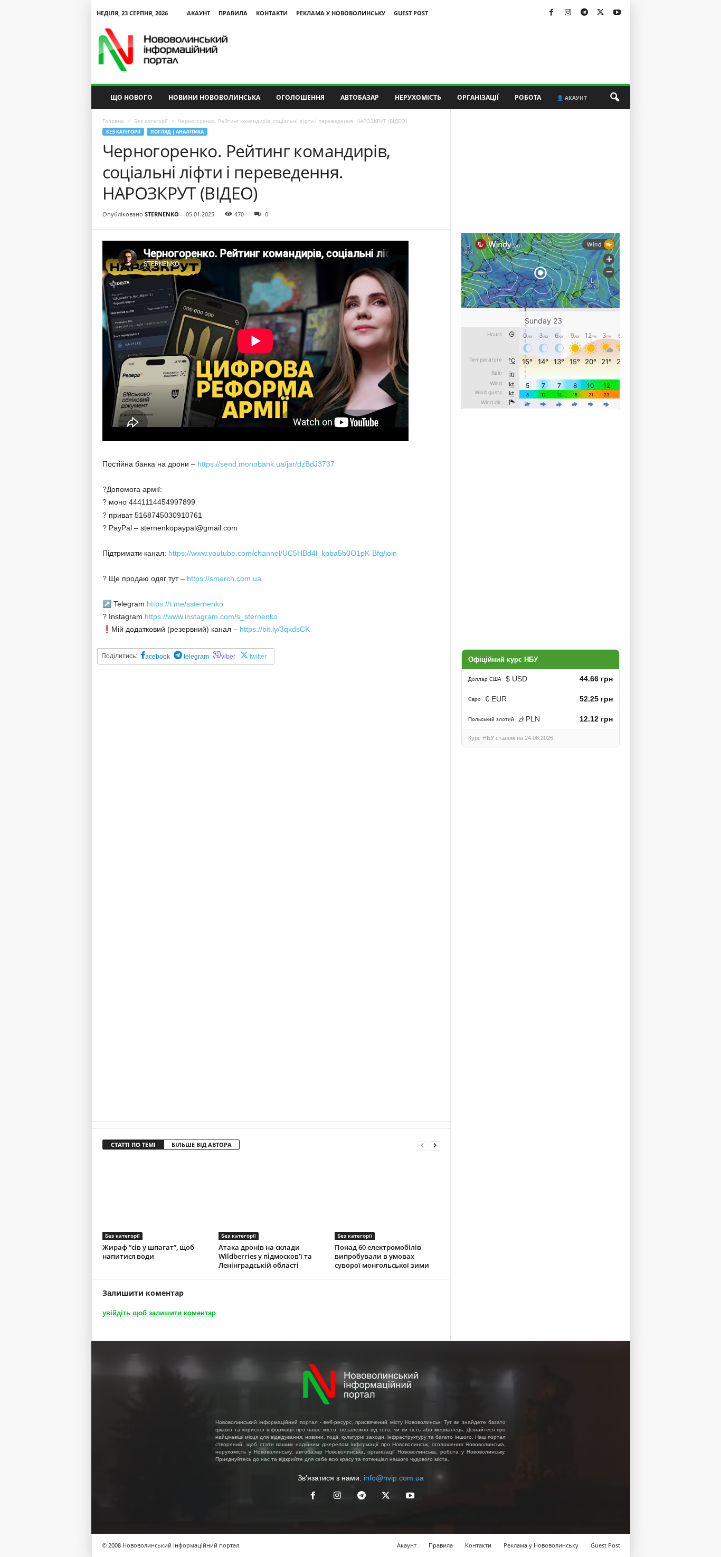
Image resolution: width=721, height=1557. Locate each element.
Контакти (272, 13)
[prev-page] (422, 1145)
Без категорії (151, 121)
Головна (113, 121)
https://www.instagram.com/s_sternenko (211, 616)
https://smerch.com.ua (224, 578)
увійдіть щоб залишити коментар (159, 1313)
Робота (528, 97)
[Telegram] (584, 13)
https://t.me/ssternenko (185, 604)
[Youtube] (617, 13)
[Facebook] (551, 13)
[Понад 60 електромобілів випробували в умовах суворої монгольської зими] (387, 1200)
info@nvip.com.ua (394, 1478)
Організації (478, 97)
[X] (600, 13)
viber (228, 656)
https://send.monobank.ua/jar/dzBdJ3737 (266, 464)
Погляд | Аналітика (177, 131)
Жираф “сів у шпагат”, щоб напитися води (148, 1251)
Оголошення (300, 97)
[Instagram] (568, 13)
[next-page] (435, 1145)
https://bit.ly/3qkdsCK (275, 629)
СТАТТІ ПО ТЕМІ (133, 1144)
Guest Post (411, 13)
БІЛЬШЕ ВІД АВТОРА (202, 1144)
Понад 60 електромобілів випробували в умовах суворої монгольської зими (382, 1256)
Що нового (131, 97)
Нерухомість (418, 97)
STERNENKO (162, 214)
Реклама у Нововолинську (340, 13)
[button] (614, 97)
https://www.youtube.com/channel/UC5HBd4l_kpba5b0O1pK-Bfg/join (282, 553)
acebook (157, 656)
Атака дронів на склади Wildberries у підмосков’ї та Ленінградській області (265, 1256)
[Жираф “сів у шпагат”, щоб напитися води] (155, 1200)
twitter (258, 656)
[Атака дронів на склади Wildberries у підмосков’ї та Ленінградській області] (271, 1200)
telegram (195, 656)
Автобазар (359, 97)
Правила (233, 13)
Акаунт (198, 13)
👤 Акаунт (572, 97)
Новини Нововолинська (214, 97)
